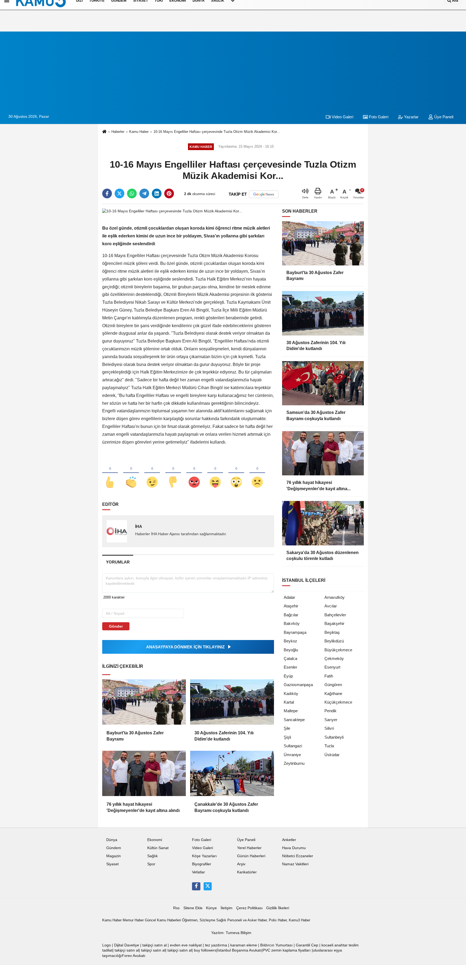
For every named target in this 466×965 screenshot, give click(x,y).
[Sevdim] (152, 473)
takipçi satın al (154, 945)
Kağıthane (333, 693)
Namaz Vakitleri (295, 864)
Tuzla (329, 745)
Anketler (289, 840)
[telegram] (144, 193)
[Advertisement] (233, 69)
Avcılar (330, 606)
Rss (176, 908)
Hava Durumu (294, 848)
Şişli (287, 737)
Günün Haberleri (251, 856)
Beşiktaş (332, 632)
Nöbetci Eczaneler (297, 856)
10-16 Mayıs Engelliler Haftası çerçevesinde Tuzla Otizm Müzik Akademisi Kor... (216, 132)
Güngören (333, 684)
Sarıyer (330, 719)
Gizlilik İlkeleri (277, 908)
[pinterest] (169, 193)
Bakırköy (292, 623)
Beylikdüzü (334, 641)
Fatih (328, 676)
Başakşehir (334, 623)
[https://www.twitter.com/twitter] (208, 886)
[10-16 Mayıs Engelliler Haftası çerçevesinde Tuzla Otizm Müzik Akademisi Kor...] (172, 211)
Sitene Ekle (193, 908)
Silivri (329, 728)
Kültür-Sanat (158, 848)
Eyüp (288, 676)
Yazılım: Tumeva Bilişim (231, 933)
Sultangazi (293, 745)
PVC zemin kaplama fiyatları (287, 950)
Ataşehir (291, 606)
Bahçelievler (335, 615)
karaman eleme (243, 945)
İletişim (226, 908)
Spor (151, 864)
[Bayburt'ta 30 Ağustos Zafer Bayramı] (144, 702)
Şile (287, 728)
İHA (138, 526)
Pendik (330, 710)
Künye (211, 908)
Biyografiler (201, 864)
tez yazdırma (216, 945)
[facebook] (107, 193)
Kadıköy (291, 693)
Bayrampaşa (295, 632)
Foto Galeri (378, 117)
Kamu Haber (139, 132)
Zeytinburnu (294, 763)
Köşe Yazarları (204, 856)
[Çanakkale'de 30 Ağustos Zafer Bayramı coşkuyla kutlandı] (232, 773)
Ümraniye (292, 754)
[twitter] (119, 193)
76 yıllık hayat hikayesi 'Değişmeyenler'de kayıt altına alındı (143, 807)
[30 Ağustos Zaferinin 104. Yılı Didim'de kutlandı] (232, 702)
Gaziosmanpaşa (298, 684)
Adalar (289, 597)
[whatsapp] (132, 193)
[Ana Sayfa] (104, 132)
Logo (106, 945)
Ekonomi (154, 840)
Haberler (117, 132)
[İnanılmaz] (236, 473)
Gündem (113, 848)
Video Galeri (342, 117)
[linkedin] (157, 193)
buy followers (205, 950)
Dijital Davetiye (126, 945)
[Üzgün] (257, 473)
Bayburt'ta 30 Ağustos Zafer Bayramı (135, 736)
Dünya (111, 840)
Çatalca (290, 658)
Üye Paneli (443, 117)
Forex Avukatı (133, 956)
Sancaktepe (294, 719)
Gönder (116, 626)
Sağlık (152, 856)
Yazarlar (411, 117)
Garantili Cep (307, 945)
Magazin (113, 856)
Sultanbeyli (334, 737)
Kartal (289, 702)
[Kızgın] (194, 473)
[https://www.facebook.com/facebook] (196, 886)
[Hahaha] (215, 473)
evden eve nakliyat (186, 945)
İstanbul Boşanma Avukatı (239, 950)
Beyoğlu (291, 650)
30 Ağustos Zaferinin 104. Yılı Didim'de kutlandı (223, 736)
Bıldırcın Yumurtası (276, 945)
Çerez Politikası (249, 908)
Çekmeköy (334, 658)
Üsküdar (332, 754)
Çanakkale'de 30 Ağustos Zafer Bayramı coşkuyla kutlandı (226, 807)
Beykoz (290, 641)
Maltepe (291, 710)
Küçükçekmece (338, 702)
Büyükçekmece (338, 650)
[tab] (117, 562)
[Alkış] (131, 473)
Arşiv (241, 864)
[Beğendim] (110, 473)
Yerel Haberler (249, 848)
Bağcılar (291, 615)
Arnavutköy (334, 597)
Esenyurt (332, 667)
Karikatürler (247, 872)
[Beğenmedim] (173, 473)
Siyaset (112, 864)
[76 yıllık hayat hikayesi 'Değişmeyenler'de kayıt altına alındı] (144, 773)
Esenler (290, 667)
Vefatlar (198, 872)
